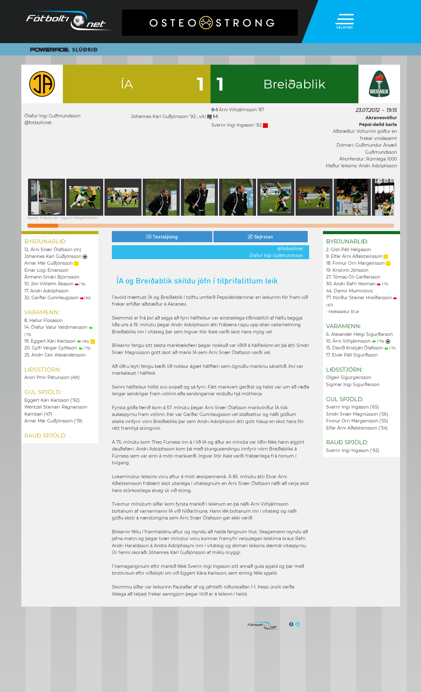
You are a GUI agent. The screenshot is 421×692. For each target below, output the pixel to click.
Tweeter (297, 624)
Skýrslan (263, 236)
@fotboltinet (38, 122)
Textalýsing (164, 236)
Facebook (290, 624)
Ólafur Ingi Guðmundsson (52, 116)
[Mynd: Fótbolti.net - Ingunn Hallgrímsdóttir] (46, 197)
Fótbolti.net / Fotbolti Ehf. (69, 22)
